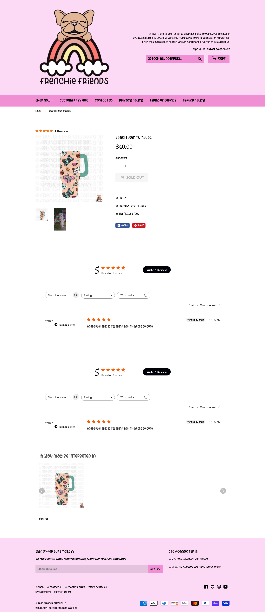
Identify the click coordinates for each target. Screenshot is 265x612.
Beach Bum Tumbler (54, 514)
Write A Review (157, 270)
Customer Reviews (74, 100)
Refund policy (43, 592)
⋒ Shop (40, 587)
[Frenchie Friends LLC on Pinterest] (212, 587)
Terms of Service (163, 100)
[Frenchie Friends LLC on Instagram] (219, 587)
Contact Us (104, 100)
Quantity (121, 158)
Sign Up (155, 569)
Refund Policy (194, 100)
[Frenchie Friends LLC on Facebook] (206, 587)
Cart (221, 58)
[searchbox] (58, 295)
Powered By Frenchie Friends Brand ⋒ (56, 608)
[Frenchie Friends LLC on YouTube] (225, 587)
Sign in (197, 49)
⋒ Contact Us (54, 587)
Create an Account (218, 49)
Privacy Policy (131, 100)
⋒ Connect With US (75, 587)
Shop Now (43, 100)
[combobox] (98, 295)
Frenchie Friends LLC (55, 603)
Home (39, 111)
